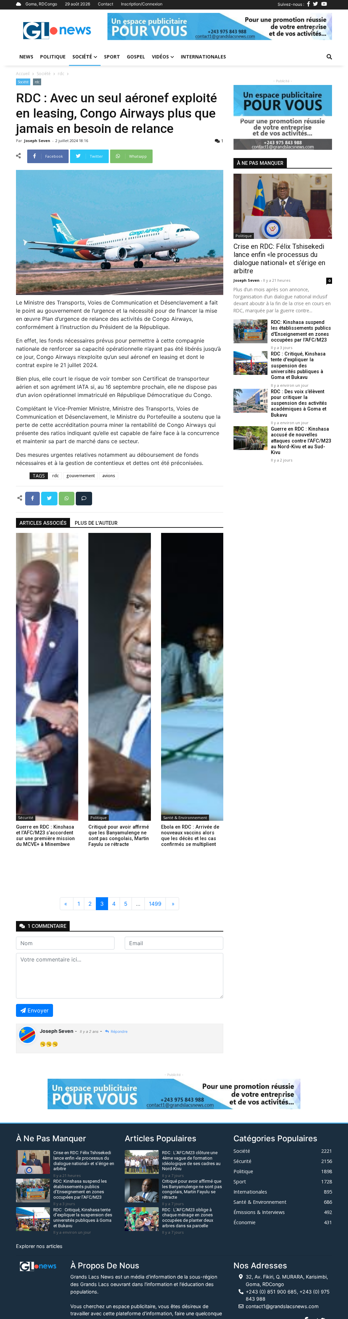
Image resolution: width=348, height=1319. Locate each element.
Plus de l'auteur (96, 523)
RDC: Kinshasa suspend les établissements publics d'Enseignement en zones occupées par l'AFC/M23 (301, 331)
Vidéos (160, 56)
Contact (105, 3)
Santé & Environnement (185, 817)
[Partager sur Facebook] (33, 498)
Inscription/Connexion (141, 3)
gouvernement (80, 476)
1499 (155, 903)
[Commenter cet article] (84, 498)
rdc (61, 73)
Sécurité (25, 817)
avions (108, 476)
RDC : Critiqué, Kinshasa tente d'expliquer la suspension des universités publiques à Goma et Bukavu (298, 365)
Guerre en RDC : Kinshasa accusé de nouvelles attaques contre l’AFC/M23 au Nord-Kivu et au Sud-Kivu (301, 440)
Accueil (23, 73)
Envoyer (38, 1010)
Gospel (136, 56)
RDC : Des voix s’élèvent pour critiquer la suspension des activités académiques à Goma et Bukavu (299, 403)
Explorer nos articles (39, 1246)
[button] (124, 26)
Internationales (203, 56)
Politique (53, 56)
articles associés (43, 523)
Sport (112, 56)
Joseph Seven (37, 140)
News (26, 56)
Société (82, 56)
